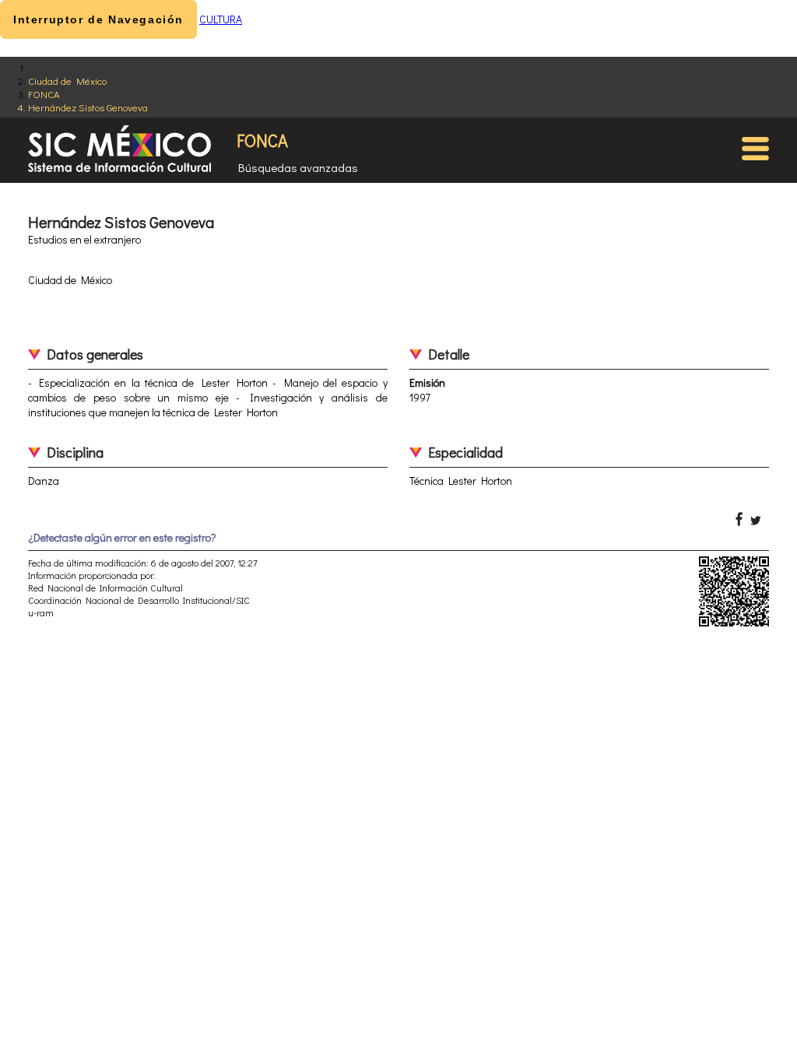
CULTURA (220, 19)
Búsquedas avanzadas (298, 167)
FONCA (44, 93)
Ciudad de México (67, 80)
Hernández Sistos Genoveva (88, 107)
